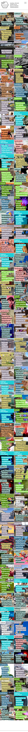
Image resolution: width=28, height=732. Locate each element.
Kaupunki (4, 42)
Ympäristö (18, 56)
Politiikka (18, 84)
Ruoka (3, 84)
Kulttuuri (3, 13)
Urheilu (3, 56)
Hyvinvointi (18, 141)
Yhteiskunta (5, 28)
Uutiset (3, 622)
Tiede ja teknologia (18, 113)
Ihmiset (17, 28)
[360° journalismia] (10, 9)
